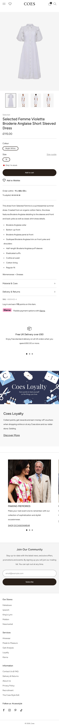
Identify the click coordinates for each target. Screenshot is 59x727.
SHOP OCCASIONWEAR (19, 525)
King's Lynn (7, 614)
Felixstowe (7, 605)
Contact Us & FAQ (10, 671)
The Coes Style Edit (11, 695)
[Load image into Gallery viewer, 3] (36, 100)
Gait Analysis (8, 648)
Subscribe (30, 582)
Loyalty (6, 652)
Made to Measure (10, 643)
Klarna (42, 311)
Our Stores (7, 599)
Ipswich (6, 610)
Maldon (6, 619)
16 (6, 159)
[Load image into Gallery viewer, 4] (48, 100)
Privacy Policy (8, 685)
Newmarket (8, 624)
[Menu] (4, 3)
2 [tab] (29, 354)
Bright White (10, 148)
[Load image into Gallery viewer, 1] (10, 100)
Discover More (11, 435)
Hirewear (6, 638)
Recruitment (8, 690)
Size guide (51, 154)
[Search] (55, 3)
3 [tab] (32, 354)
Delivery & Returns (10, 676)
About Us (7, 681)
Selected (6, 115)
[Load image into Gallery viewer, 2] (23, 100)
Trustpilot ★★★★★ (12, 195)
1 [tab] (26, 354)
